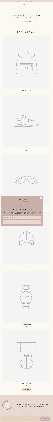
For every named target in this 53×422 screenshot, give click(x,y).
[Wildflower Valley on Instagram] (29, 401)
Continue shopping (26, 21)
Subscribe (22, 222)
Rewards (41, 406)
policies (35, 406)
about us (18, 404)
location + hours (43, 404)
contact (21, 406)
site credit (35, 413)
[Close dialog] (41, 198)
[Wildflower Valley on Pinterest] (34, 401)
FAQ (23, 404)
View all (26, 389)
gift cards (28, 406)
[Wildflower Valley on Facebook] (32, 401)
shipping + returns (30, 404)
